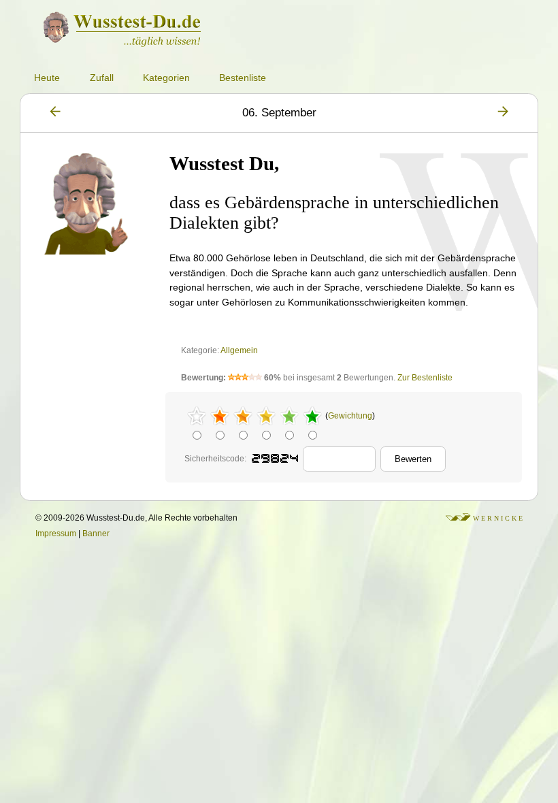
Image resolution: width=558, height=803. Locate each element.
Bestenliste (242, 77)
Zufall (102, 77)
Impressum (55, 533)
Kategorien (166, 77)
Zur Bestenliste (425, 378)
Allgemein (239, 350)
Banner (96, 533)
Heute (47, 77)
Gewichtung (350, 416)
